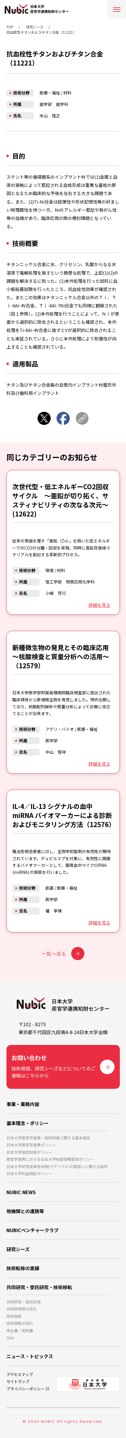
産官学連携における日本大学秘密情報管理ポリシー (50, 1159)
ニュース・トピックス (29, 1356)
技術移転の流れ (19, 1323)
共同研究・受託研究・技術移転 (39, 1287)
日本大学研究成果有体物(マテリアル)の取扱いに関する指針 (57, 1166)
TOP (9, 26)
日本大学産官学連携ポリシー (31, 1145)
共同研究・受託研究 (23, 1302)
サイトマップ (17, 1381)
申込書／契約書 (19, 1330)
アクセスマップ (19, 1374)
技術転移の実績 (22, 1268)
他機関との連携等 (25, 1211)
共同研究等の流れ (21, 1309)
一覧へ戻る (54, 953)
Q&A (10, 1337)
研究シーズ (34, 26)
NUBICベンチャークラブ (32, 1230)
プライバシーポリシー (25, 1388)
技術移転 (14, 1316)
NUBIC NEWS (21, 1192)
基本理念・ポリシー (27, 1123)
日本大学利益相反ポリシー (29, 1173)
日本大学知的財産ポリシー (29, 1152)
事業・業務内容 (22, 1104)
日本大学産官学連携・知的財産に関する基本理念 (48, 1138)
